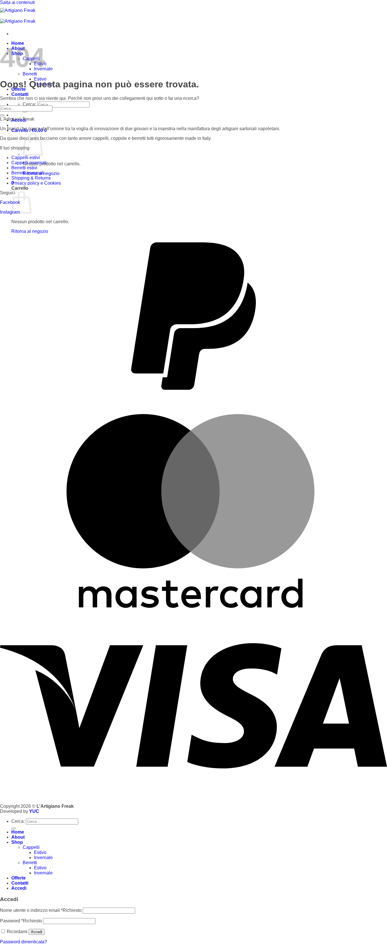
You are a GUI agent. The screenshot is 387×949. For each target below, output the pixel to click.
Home (17, 832)
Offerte (18, 878)
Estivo (40, 852)
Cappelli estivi (25, 157)
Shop (17, 842)
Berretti (30, 73)
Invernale (43, 857)
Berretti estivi (24, 167)
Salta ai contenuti (17, 2)
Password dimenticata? (23, 941)
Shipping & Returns (31, 178)
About (18, 837)
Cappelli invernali (29, 162)
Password (21, 920)
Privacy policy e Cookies (36, 183)
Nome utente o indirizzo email (41, 910)
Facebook (10, 202)
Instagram (10, 212)
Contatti (19, 94)
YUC (34, 811)
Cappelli (31, 847)
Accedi (36, 932)
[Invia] (25, 111)
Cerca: (29, 104)
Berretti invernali (27, 172)
